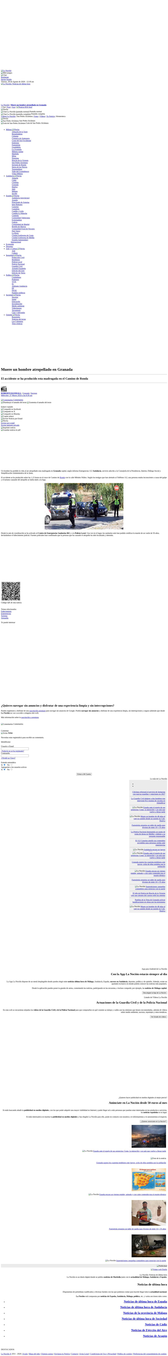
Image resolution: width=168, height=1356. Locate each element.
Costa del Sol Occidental (21, 141)
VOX (14, 282)
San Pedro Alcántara (25, 116)
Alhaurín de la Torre (20, 132)
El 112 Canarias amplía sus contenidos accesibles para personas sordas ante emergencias (150, 843)
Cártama (15, 136)
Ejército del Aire (18, 271)
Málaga (9, 130)
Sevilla (14, 193)
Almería (15, 178)
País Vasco (16, 231)
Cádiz (14, 180)
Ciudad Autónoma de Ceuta (22, 235)
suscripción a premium (30, 717)
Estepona (15, 143)
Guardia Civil (17, 266)
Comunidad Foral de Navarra (23, 229)
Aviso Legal (84, 1354)
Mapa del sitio (34, 1354)
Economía (10, 244)
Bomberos (16, 260)
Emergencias (6, 614)
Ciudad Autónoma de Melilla (23, 238)
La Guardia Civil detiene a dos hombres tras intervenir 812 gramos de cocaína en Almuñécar (148, 800)
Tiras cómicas (17, 324)
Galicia (14, 222)
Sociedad (10, 295)
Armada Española (19, 268)
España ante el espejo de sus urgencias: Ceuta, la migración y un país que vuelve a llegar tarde (148, 809)
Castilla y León (18, 211)
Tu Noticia (50, 116)
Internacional (16, 242)
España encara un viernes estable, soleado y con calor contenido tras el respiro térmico (148, 873)
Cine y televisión (18, 313)
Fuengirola (16, 145)
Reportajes (16, 317)
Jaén (13, 189)
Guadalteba (16, 147)
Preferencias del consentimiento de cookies (150, 1354)
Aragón (15, 200)
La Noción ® (6, 1354)
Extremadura (17, 220)
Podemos (15, 279)
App (13, 107)
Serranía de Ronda (19, 165)
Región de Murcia (19, 227)
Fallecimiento (6, 611)
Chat (4, 107)
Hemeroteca (60, 116)
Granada (15, 185)
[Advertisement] (75, 18)
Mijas (14, 156)
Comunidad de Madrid (20, 224)
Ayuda (25, 1354)
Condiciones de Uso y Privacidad (103, 1354)
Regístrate (5, 77)
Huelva (14, 187)
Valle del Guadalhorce (20, 171)
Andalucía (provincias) (21, 198)
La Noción (5, 105)
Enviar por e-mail (8, 423)
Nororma (15, 158)
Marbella (15, 154)
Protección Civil (18, 257)
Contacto (74, 1354)
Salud (14, 299)
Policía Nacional (18, 264)
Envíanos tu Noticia (62, 1354)
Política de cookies (124, 1354)
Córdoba (15, 182)
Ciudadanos (16, 277)
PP (13, 288)
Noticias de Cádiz (156, 1324)
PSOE (14, 291)
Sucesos (15, 297)
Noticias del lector (19, 319)
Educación (16, 302)
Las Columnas (17, 321)
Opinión (9, 315)
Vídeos (42, 116)
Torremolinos (17, 169)
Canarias (15, 207)
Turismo (4, 616)
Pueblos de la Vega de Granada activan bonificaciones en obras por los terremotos (149, 901)
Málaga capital (17, 152)
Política (9, 275)
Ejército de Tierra (18, 273)
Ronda (62, 477)
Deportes (9, 246)
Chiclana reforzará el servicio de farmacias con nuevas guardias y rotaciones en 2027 (148, 793)
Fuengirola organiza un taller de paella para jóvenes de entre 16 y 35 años (148, 826)
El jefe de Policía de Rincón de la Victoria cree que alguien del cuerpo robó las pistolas (148, 894)
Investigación (17, 304)
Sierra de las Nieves (19, 167)
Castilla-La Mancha (19, 213)
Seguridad (10, 255)
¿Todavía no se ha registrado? (12, 751)
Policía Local (17, 262)
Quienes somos (47, 1354)
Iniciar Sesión (6, 79)
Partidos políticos (18, 293)
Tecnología (16, 310)
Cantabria (15, 209)
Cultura (15, 253)
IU (13, 284)
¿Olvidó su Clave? (8, 758)
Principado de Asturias (20, 202)
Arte (13, 251)
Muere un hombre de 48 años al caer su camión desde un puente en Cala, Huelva (149, 818)
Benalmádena (17, 134)
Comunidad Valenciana (21, 218)
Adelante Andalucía (19, 286)
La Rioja (15, 233)
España (9, 196)
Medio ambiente (18, 306)
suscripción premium (37, 711)
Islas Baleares (17, 204)
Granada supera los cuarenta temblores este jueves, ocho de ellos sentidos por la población (148, 864)
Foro (9, 107)
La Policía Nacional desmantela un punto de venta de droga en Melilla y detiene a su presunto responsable (148, 834)
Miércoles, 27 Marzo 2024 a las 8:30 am (16, 395)
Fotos (36, 116)
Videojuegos (17, 308)
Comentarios (18, 400)
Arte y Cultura (12, 249)
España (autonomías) (20, 240)
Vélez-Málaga (17, 174)
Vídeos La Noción (8, 116)
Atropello (4, 618)
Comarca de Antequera (21, 138)
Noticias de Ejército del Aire (149, 1330)
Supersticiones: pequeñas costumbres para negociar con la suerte (150, 888)
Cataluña (15, 216)
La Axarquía (17, 149)
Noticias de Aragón (155, 1336)
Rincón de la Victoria (20, 160)
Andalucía (10, 176)
